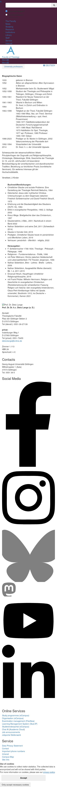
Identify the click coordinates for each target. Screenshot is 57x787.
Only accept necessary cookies (15, 784)
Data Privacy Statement (12, 745)
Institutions (10, 32)
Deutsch (50, 65)
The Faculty (11, 21)
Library (9, 35)
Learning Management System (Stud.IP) (19, 723)
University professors (13, 66)
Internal (9, 43)
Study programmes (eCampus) (15, 715)
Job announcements (11, 732)
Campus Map (8, 756)
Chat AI (5, 729)
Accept (23, 777)
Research (10, 29)
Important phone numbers (13, 751)
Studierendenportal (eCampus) (15, 726)
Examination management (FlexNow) (18, 721)
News (8, 23)
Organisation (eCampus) (13, 718)
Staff (7, 37)
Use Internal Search (16, 15)
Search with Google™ (16, 11)
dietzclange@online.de (12, 340)
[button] (5, 59)
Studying (9, 26)
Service (9, 40)
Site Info (5, 759)
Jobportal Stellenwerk (11, 735)
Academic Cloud (17, 729)
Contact (5, 748)
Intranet (5, 754)
